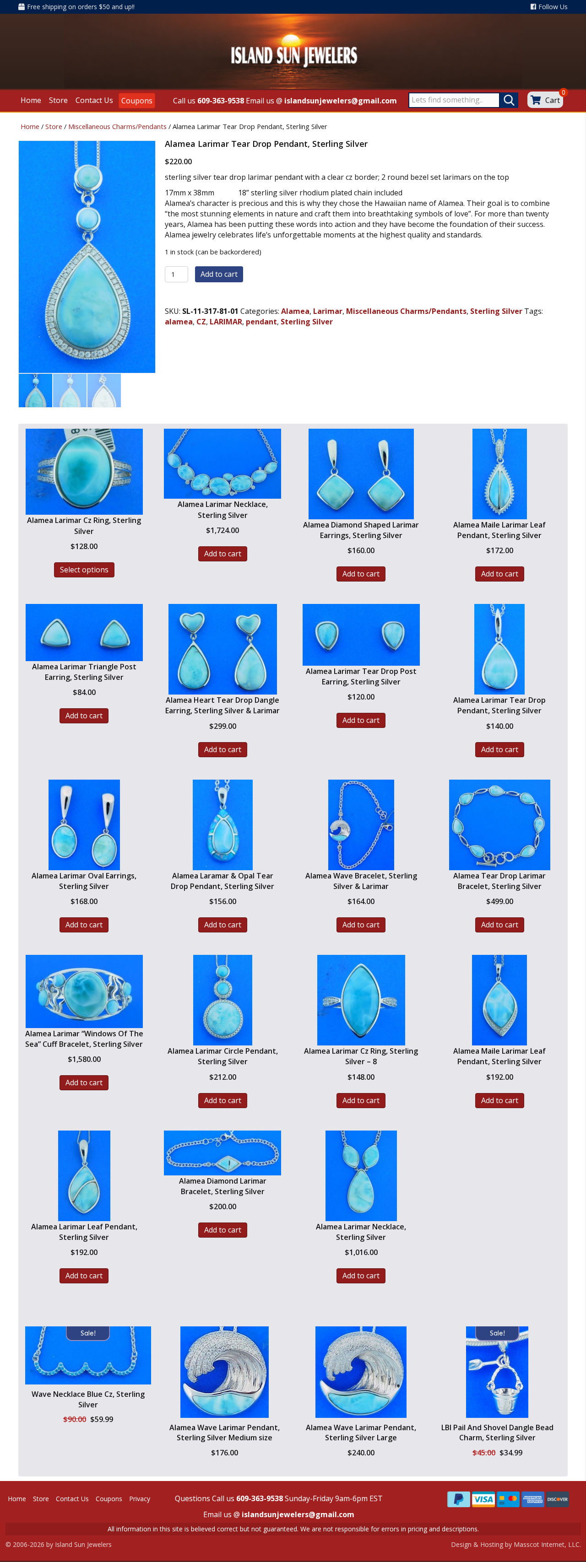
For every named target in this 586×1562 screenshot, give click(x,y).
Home (30, 126)
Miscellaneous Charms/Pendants (117, 126)
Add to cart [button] (222, 554)
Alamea (295, 311)
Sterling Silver (496, 311)
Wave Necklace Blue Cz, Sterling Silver (88, 1399)
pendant (261, 322)
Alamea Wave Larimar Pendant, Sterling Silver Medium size (224, 1432)
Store (53, 126)
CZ (201, 322)
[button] (88, 1377)
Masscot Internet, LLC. (547, 1544)
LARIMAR (226, 322)
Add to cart (219, 274)
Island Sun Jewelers (83, 1544)
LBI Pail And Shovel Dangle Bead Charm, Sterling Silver (497, 1432)
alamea (179, 322)
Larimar (327, 311)
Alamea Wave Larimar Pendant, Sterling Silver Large (361, 1432)
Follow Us (553, 6)
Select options (84, 570)
